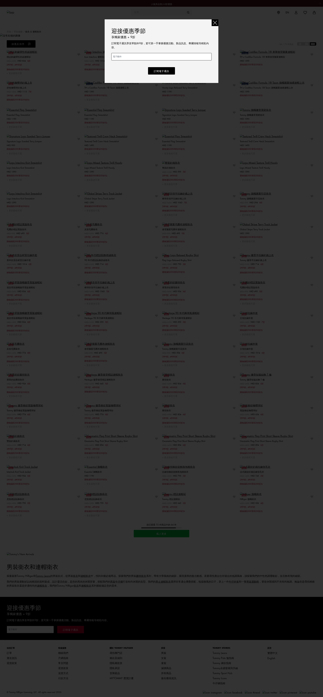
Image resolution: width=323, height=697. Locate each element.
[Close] (215, 22)
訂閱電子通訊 (161, 71)
